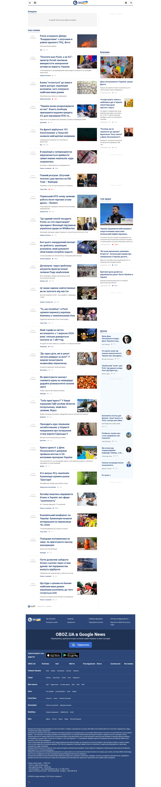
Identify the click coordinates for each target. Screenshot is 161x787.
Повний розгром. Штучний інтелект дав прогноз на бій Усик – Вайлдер (55, 178)
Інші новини (34, 30)
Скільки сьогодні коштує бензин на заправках (56, 597)
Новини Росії (44, 211)
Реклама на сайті (52, 622)
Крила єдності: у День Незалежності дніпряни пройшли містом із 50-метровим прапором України (56, 452)
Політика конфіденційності (119, 619)
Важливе (105, 52)
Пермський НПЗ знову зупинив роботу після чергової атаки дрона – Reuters (57, 199)
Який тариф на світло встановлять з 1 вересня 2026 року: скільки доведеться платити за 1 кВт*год (57, 335)
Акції (68, 691)
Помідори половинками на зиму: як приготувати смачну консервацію (56, 542)
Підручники (54, 684)
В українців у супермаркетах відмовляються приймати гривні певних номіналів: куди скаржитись (56, 156)
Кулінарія (43, 393)
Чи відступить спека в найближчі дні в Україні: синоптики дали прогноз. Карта (111, 103)
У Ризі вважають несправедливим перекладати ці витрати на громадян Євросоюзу (65, 71)
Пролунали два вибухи (48, 46)
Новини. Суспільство (46, 302)
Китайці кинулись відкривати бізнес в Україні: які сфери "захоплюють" (56, 497)
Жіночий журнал (75, 719)
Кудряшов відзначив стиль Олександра (54, 319)
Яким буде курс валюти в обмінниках (53, 96)
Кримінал (43, 417)
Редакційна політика (96, 622)
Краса (61, 719)
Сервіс (74, 691)
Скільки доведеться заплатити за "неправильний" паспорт (61, 256)
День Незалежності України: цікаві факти (116, 83)
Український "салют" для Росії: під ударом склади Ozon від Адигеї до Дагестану (112, 368)
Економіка (43, 122)
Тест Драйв (50, 691)
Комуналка (43, 346)
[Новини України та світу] (31, 607)
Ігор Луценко (106, 344)
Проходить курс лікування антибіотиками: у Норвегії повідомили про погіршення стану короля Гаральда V (55, 429)
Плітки (54, 719)
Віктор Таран (106, 374)
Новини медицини (52, 712)
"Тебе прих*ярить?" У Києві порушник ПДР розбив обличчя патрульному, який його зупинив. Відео (57, 405)
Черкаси (76, 671)
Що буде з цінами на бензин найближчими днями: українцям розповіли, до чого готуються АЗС (56, 588)
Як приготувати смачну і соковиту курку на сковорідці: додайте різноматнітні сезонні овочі (57, 382)
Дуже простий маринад (48, 549)
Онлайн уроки (65, 684)
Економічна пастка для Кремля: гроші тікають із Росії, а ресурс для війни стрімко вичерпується (112, 418)
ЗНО (78, 684)
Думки (103, 331)
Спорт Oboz (43, 189)
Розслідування (89, 664)
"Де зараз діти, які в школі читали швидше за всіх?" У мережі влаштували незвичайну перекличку (55, 358)
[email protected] (53, 771)
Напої (55, 698)
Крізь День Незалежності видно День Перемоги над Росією (110, 338)
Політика (45, 664)
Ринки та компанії (45, 168)
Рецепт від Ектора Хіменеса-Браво (52, 390)
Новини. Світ (44, 281)
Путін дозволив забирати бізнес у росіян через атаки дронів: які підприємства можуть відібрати (55, 564)
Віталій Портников (107, 359)
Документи (71, 622)
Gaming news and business (48, 487)
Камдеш (32, 11)
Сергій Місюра (106, 441)
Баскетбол (56, 677)
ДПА (73, 684)
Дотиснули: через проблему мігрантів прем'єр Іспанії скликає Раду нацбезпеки (55, 269)
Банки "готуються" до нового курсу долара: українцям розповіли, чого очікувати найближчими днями (56, 87)
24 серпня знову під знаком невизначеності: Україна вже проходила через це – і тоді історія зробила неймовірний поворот (112, 353)
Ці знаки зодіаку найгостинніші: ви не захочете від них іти (58, 290)
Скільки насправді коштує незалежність (113, 464)
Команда (70, 619)
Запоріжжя (60, 671)
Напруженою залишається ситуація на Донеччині (54, 141)
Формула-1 (76, 677)
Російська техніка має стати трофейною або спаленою (111, 435)
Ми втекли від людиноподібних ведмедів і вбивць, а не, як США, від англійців (112, 450)
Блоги (99, 664)
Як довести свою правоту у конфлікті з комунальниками (60, 343)
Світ (57, 664)
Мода (66, 719)
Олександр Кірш (107, 456)
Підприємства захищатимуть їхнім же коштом (56, 573)
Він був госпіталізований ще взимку (53, 437)
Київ (47, 671)
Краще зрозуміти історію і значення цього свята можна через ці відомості (115, 89)
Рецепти (49, 698)
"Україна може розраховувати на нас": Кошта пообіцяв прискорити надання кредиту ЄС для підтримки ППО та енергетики (57, 111)
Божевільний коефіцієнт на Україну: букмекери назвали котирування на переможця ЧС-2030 (56, 520)
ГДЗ (47, 684)
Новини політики (45, 75)
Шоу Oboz (43, 440)
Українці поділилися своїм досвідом (52, 367)
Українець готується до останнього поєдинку (56, 185)
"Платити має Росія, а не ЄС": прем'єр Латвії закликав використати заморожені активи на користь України (56, 62)
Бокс (69, 677)
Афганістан (41, 606)
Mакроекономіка (45, 99)
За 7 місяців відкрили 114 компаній (52, 504)
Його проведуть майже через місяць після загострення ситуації (55, 277)
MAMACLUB (64, 712)
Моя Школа (43, 370)
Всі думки (106, 475)
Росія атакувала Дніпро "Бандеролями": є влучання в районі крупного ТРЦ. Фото (56, 39)
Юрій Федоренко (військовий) (111, 423)
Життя (72, 664)
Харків (53, 671)
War (41, 50)
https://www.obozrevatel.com (100, 729)
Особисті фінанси (45, 259)
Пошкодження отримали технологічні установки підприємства (57, 208)
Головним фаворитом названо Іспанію (54, 529)
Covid (71, 712)
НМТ (83, 684)
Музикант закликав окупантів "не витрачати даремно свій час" (111, 142)
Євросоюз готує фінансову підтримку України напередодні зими (63, 119)
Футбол (48, 677)
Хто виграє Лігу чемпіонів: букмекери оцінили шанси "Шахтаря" (54, 476)
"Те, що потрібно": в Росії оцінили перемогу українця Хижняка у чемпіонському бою (57, 312)
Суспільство (115, 664)
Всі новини (128, 664)
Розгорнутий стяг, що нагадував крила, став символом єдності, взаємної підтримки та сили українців (66, 462)
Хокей (64, 677)
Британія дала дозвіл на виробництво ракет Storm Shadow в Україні (116, 274)
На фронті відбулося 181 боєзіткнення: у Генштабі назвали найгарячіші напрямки (57, 132)
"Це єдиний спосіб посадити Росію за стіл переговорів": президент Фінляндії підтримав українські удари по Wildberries (58, 223)
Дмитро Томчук (107, 468)
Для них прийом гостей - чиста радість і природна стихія (57, 296)
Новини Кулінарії (65, 698)
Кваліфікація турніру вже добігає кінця (54, 483)
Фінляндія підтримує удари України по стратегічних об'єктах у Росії (64, 232)
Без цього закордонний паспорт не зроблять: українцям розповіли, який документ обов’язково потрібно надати (57, 247)
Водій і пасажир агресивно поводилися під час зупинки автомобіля (64, 414)
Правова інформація (95, 619)
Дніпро (42, 466)
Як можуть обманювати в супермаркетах (55, 165)
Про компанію (51, 619)
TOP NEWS (105, 199)
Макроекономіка (65, 705)
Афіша (48, 719)
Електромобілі (60, 691)
